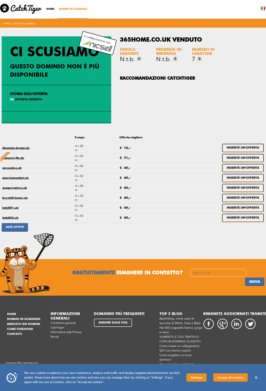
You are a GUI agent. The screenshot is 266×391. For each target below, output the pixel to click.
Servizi (54, 336)
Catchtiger (57, 327)
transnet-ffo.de (13, 158)
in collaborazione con (97, 39)
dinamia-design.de (16, 148)
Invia (254, 282)
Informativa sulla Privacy (65, 332)
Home (50, 9)
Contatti (14, 334)
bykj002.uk (10, 217)
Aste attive (15, 227)
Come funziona (20, 329)
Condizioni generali (63, 323)
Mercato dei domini (23, 324)
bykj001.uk (10, 208)
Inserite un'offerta (243, 147)
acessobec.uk (12, 168)
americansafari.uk (15, 178)
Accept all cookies (230, 377)
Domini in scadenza (73, 9)
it (263, 8)
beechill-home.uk (15, 198)
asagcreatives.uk (14, 188)
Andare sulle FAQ (113, 322)
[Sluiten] (256, 377)
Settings (196, 377)
